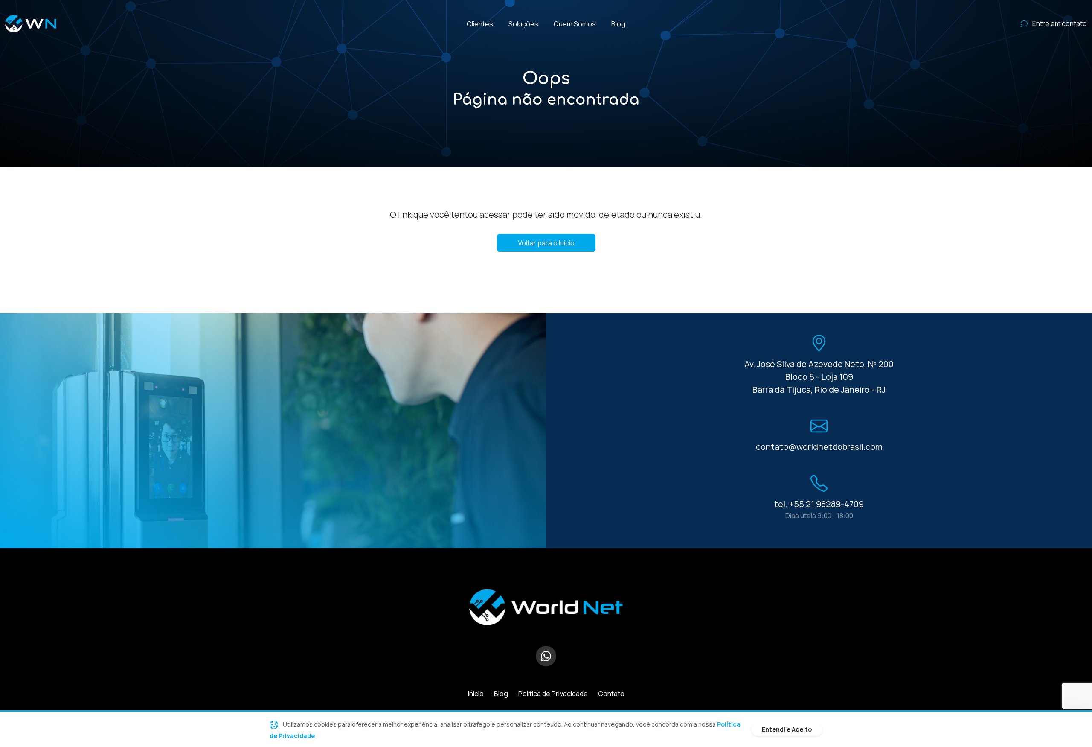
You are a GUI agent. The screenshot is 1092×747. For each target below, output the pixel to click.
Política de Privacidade (553, 693)
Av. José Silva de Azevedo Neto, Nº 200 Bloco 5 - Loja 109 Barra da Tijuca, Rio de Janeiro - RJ (819, 376)
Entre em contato (1059, 23)
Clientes (480, 24)
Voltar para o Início (546, 243)
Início (476, 693)
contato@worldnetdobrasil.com (819, 446)
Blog (618, 24)
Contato (611, 693)
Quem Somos (575, 24)
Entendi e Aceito (787, 729)
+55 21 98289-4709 (826, 504)
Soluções (523, 24)
